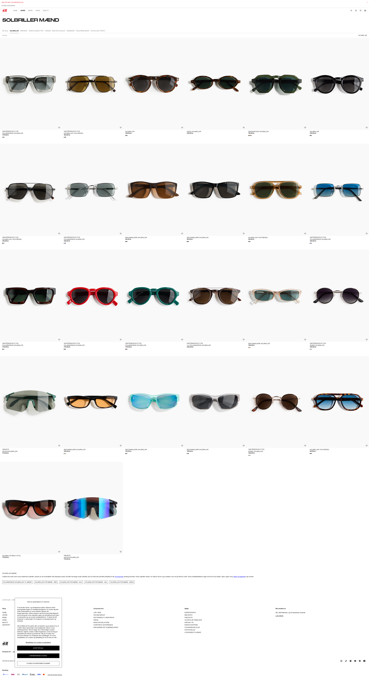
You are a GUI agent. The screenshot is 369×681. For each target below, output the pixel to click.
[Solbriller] (153, 84)
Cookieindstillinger (192, 632)
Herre (22, 10)
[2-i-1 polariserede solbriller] (215, 296)
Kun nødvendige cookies (38, 656)
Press (95, 620)
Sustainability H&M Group (103, 617)
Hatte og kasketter (239, 576)
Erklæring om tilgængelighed (105, 627)
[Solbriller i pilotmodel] (92, 84)
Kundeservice (190, 612)
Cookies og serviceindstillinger (38, 663)
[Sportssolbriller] (31, 402)
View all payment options (55, 675)
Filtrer (361, 35)
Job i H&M (97, 612)
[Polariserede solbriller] (31, 84)
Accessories (119, 576)
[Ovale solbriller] (215, 84)
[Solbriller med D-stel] (31, 508)
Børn (30, 10)
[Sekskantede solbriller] (277, 84)
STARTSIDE (6, 600)
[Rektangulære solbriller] (153, 190)
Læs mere (279, 616)
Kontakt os (189, 622)
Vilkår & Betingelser (193, 620)
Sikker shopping (191, 625)
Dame (15, 10)
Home (38, 10)
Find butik (188, 617)
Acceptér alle (38, 648)
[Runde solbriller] (338, 296)
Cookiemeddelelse (192, 627)
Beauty (46, 10)
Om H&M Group (99, 615)
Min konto (188, 615)
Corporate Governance (103, 625)
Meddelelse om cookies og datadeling (38, 642)
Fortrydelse (189, 630)
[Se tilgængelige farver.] (3, 137)
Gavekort (6, 625)
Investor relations (101, 622)
